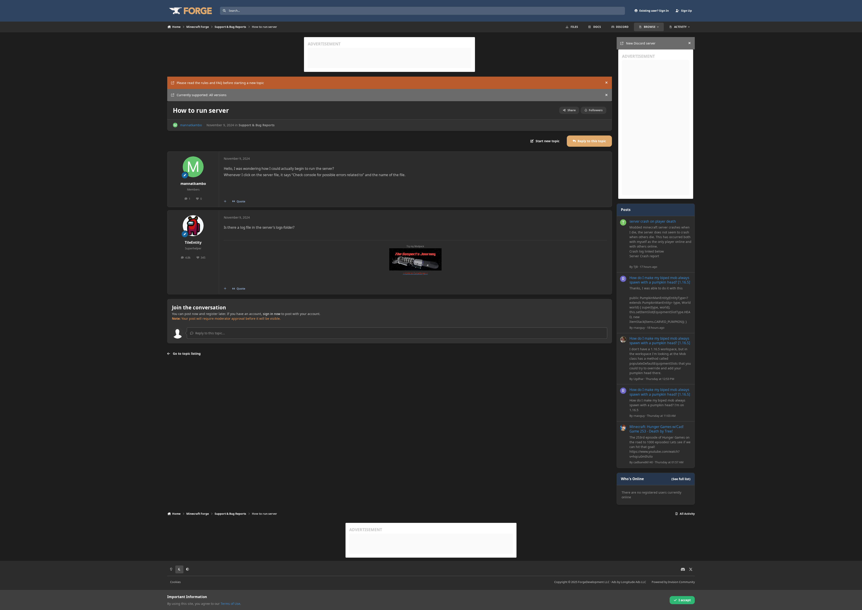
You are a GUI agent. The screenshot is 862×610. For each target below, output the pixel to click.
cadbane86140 (643, 462)
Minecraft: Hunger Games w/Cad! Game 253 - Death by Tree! (656, 429)
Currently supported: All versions (201, 95)
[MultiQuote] (225, 201)
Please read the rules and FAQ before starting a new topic (220, 83)
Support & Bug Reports (257, 125)
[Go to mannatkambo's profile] (175, 125)
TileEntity (193, 242)
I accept (685, 600)
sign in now (271, 314)
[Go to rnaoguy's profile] (623, 279)
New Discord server (640, 43)
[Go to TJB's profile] (623, 222)
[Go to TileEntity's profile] (193, 225)
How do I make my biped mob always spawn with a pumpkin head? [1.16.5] (659, 280)
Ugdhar (638, 379)
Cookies (175, 582)
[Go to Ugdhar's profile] (623, 339)
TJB (635, 267)
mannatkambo (191, 125)
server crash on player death (652, 221)
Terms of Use (230, 603)
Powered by (673, 582)
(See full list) (680, 479)
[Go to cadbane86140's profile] (623, 428)
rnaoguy (639, 328)
